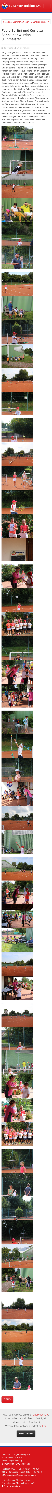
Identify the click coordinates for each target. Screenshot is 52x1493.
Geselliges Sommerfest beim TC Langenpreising (25, 22)
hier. (44, 1426)
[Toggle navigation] (46, 5)
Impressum (9, 1464)
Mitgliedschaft (40, 1414)
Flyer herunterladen (12, 1486)
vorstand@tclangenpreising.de (22, 1475)
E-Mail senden (26, 1433)
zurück (7, 1399)
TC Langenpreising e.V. (25, 6)
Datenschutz (24, 1464)
